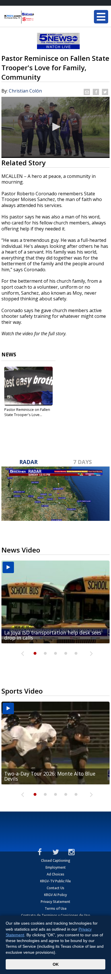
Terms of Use (56, 908)
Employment (56, 867)
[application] (55, 127)
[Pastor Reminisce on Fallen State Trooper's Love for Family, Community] (28, 386)
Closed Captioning (55, 860)
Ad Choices (55, 874)
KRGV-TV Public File (55, 881)
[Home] (38, 17)
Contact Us (55, 887)
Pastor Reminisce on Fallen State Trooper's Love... (27, 412)
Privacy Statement (55, 901)
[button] (55, 127)
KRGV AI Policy (55, 894)
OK (56, 964)
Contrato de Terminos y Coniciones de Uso (55, 915)
